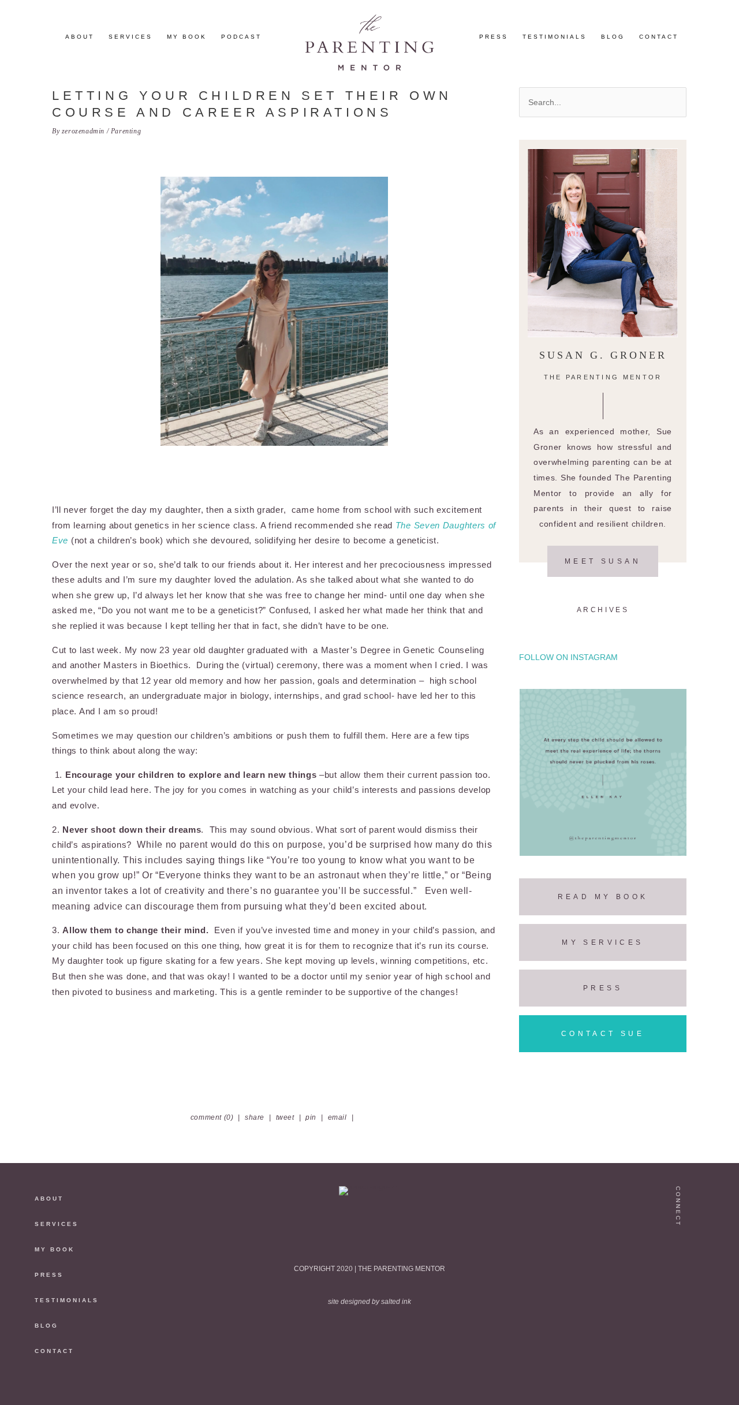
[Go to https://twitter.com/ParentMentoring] (679, 1270)
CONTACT (54, 1351)
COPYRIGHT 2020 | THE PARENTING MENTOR (369, 1269)
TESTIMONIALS (67, 1300)
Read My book (603, 897)
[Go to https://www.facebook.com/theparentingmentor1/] (679, 1318)
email (337, 1117)
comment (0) (212, 1117)
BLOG (46, 1325)
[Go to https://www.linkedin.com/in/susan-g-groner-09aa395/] (679, 1342)
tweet (285, 1117)
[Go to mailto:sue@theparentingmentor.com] (679, 1366)
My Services (602, 942)
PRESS (49, 1275)
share (254, 1117)
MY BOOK (54, 1249)
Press (602, 988)
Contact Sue (602, 1034)
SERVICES (57, 1224)
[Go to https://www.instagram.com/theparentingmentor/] (679, 1246)
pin (310, 1117)
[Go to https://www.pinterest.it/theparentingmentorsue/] (679, 1294)
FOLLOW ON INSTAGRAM (568, 657)
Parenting (126, 131)
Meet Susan (603, 561)
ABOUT (49, 1198)
